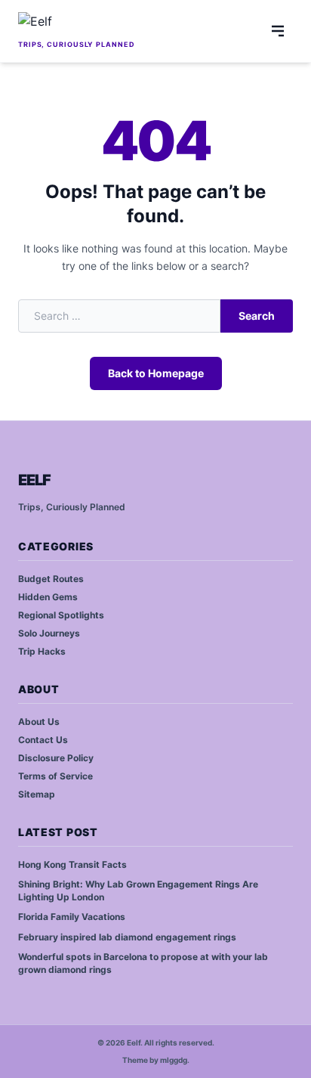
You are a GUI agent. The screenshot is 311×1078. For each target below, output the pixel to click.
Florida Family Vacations (71, 916)
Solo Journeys (49, 633)
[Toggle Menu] (278, 31)
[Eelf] (76, 24)
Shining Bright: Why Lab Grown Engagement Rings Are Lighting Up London (138, 890)
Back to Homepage (156, 373)
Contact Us (43, 739)
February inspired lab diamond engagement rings (127, 937)
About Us (39, 721)
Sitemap (36, 794)
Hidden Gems (48, 597)
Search (257, 315)
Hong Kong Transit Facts (72, 864)
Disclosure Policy (56, 758)
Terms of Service (55, 776)
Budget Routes (51, 578)
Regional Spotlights (61, 615)
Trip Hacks (42, 651)
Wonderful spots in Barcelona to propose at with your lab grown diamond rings (143, 963)
